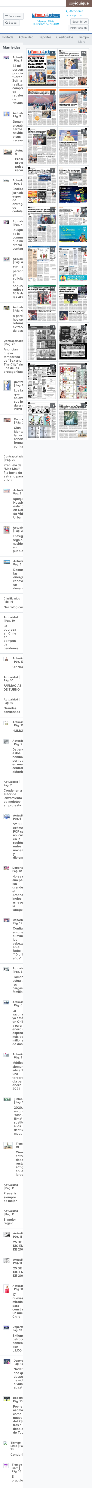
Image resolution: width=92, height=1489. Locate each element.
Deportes (45, 37)
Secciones (15, 16)
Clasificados (64, 37)
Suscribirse (79, 21)
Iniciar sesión (78, 27)
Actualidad (26, 37)
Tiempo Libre (83, 39)
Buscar (13, 22)
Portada (7, 37)
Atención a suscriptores (74, 13)
